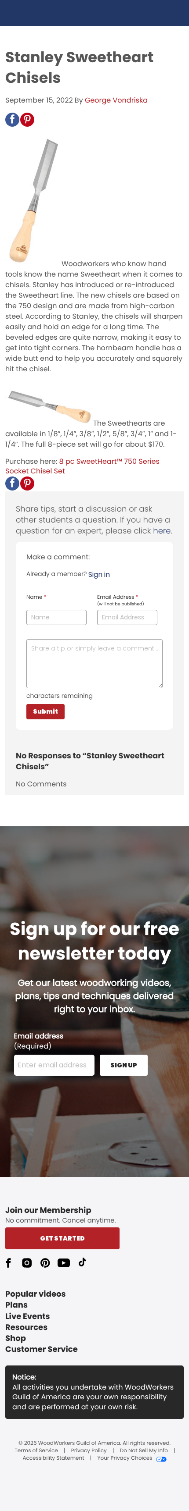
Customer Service (41, 1349)
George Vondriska (116, 100)
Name (36, 597)
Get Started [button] (62, 1238)
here (162, 531)
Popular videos (35, 1294)
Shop (15, 1338)
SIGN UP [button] (123, 1065)
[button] (12, 120)
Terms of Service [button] (36, 1450)
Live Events (27, 1316)
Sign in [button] (99, 574)
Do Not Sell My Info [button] (144, 1450)
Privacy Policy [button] (89, 1450)
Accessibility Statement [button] (53, 1458)
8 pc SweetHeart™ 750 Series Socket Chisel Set (82, 466)
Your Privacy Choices (124, 1458)
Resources (26, 1327)
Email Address (120, 600)
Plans (16, 1305)
